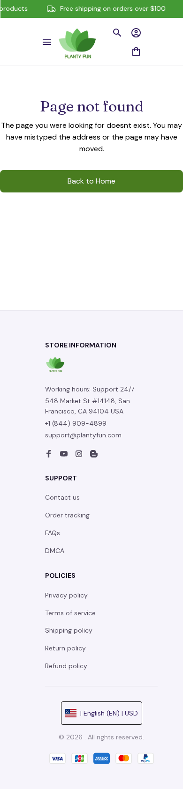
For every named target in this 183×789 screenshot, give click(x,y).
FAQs (52, 533)
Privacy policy (66, 595)
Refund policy (66, 666)
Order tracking (67, 515)
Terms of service (70, 613)
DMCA (54, 550)
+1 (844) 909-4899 (76, 423)
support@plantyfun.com (83, 435)
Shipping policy (68, 630)
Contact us (62, 497)
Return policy (65, 648)
